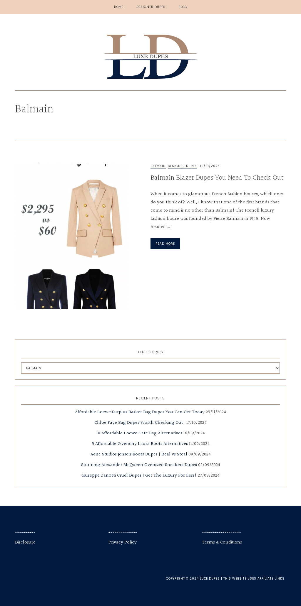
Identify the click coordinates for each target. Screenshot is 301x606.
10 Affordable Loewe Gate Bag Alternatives (139, 433)
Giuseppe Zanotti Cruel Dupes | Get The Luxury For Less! (139, 475)
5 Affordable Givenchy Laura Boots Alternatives (140, 444)
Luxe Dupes (150, 57)
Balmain (158, 166)
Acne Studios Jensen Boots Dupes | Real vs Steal (139, 454)
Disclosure (25, 542)
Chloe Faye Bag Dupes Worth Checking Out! (139, 422)
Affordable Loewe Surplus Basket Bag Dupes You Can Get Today (140, 412)
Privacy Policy (122, 542)
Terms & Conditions (222, 542)
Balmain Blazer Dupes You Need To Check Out (217, 177)
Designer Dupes (182, 166)
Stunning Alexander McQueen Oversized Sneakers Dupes (139, 465)
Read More (165, 244)
